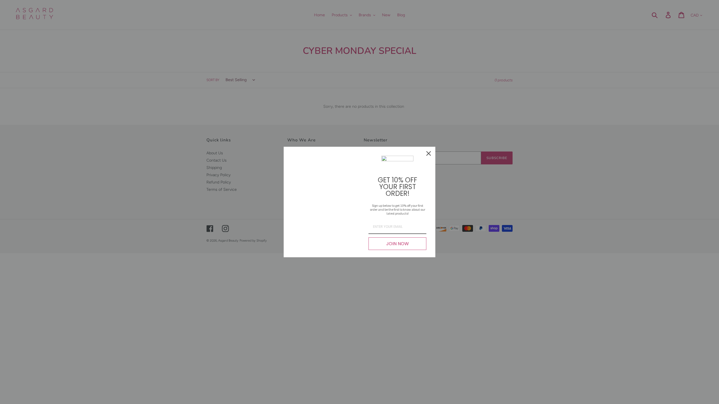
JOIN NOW (397, 243)
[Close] (428, 153)
